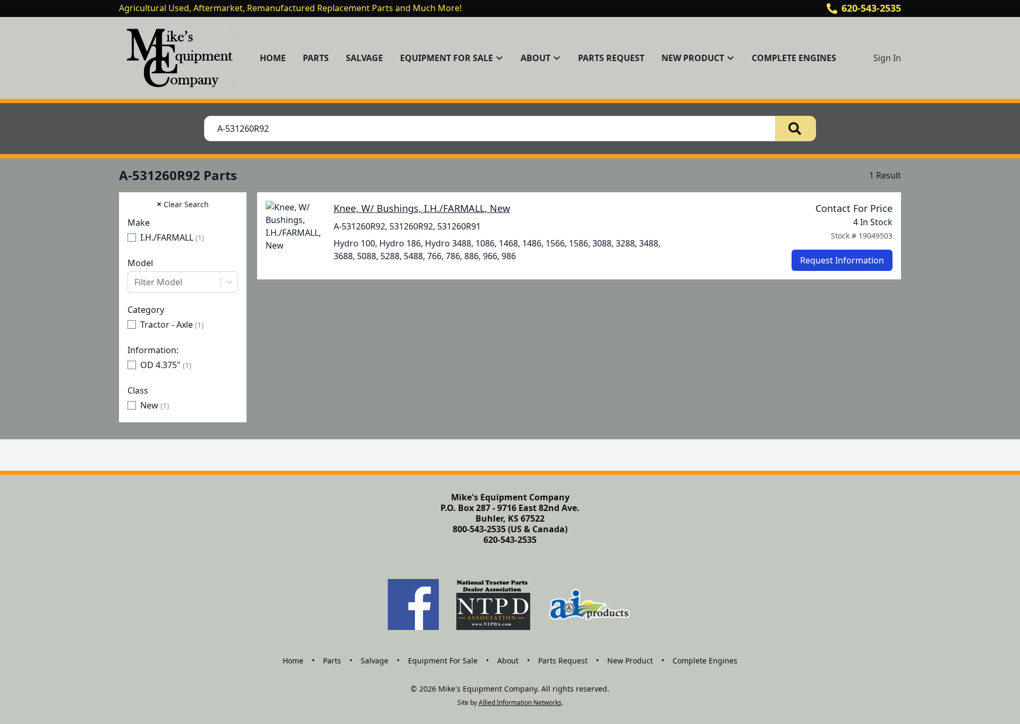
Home (273, 58)
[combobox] (183, 282)
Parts (316, 58)
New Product (630, 660)
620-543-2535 (871, 8)
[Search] (796, 128)
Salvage (364, 58)
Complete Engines (794, 58)
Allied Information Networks (520, 702)
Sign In (887, 58)
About (507, 660)
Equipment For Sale (443, 660)
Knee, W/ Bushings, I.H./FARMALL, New (422, 208)
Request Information (842, 260)
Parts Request (611, 58)
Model (140, 263)
